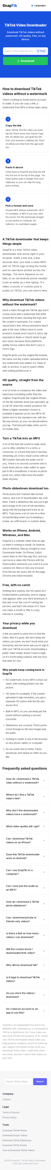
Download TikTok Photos (14, 1130)
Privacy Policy (9, 1117)
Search (40, 1081)
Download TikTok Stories (14, 1145)
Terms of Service (10, 1112)
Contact (6, 1099)
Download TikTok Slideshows (16, 1140)
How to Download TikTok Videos (18, 1150)
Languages (40, 5)
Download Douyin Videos (14, 1135)
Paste (42, 51)
